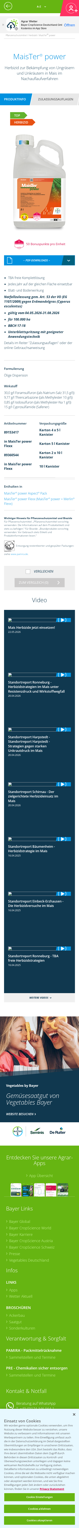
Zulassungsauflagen (55, 99)
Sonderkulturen (22, 1328)
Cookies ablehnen (39, 1509)
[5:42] (39, 839)
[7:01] (39, 675)
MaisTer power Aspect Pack (25, 493)
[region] (39, 1468)
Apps (13, 1290)
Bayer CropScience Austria (31, 1240)
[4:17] (39, 948)
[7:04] (39, 894)
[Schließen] (3, 25)
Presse (14, 1253)
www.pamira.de (19, 554)
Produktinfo (15, 99)
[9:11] (39, 730)
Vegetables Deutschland (29, 1260)
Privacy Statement (52, 1489)
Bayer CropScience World (30, 1227)
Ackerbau (17, 1315)
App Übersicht (41, 1175)
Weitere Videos (38, 997)
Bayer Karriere (21, 1234)
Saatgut (15, 1321)
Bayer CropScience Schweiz (31, 1247)
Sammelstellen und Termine (32, 1357)
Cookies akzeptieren (39, 1520)
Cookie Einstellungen (39, 1497)
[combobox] (39, 260)
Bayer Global (19, 1221)
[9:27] (39, 784)
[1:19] (39, 620)
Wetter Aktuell (20, 1296)
